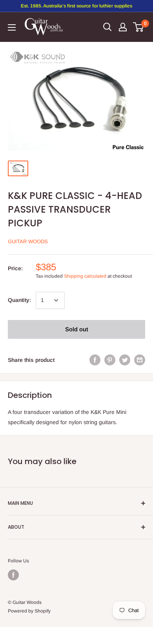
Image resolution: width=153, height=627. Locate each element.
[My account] (123, 27)
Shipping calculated (85, 276)
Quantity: (19, 300)
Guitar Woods (28, 241)
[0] (139, 27)
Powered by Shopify (29, 611)
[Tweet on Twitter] (124, 359)
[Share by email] (139, 359)
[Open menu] (12, 27)
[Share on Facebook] (94, 359)
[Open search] (107, 27)
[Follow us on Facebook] (13, 574)
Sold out (76, 329)
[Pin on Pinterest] (109, 359)
